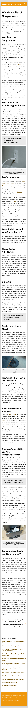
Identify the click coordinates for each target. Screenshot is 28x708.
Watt (15, 201)
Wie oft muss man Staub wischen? (12, 676)
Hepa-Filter (12, 414)
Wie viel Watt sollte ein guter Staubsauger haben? (14, 659)
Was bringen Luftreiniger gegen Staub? (13, 679)
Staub (19, 65)
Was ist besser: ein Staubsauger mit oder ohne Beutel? (13, 654)
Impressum (10, 700)
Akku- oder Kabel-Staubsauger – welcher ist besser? (13, 664)
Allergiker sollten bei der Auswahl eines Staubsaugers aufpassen (13, 625)
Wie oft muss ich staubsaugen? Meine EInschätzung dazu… (14, 620)
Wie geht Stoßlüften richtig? (10, 682)
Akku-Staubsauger (7, 186)
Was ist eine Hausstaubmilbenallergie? (13, 672)
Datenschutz (16, 700)
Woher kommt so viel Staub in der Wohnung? (11, 668)
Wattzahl (19, 192)
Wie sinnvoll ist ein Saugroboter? (11, 646)
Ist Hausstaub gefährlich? (9, 685)
